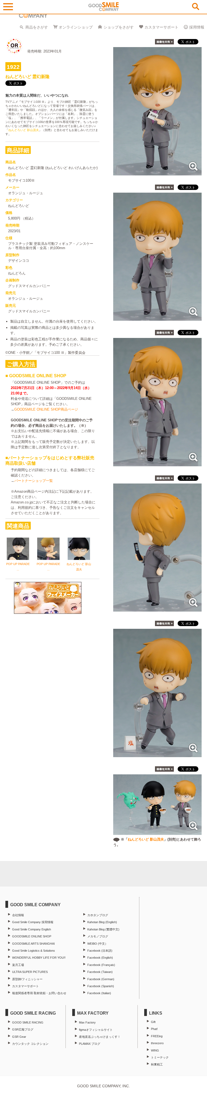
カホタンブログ (97, 915)
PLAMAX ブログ (89, 1043)
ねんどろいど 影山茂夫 (23, 130)
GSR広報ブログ (22, 1029)
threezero (157, 1043)
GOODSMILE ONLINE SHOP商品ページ (46, 409)
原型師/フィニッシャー (27, 979)
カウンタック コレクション (30, 1043)
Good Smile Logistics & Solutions (33, 950)
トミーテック (160, 1057)
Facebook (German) (100, 979)
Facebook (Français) (101, 964)
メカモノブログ (97, 936)
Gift (153, 1022)
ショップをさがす (119, 27)
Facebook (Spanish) (100, 986)
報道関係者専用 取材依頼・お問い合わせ (39, 993)
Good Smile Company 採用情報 (32, 922)
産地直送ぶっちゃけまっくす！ (99, 1036)
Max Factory (87, 1022)
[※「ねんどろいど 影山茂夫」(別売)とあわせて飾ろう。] (157, 832)
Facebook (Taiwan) (100, 971)
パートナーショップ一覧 (33, 481)
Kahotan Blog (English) (102, 922)
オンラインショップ (76, 27)
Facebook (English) (100, 957)
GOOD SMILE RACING (27, 1022)
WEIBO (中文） (97, 943)
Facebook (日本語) (99, 950)
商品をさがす (36, 27)
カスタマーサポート (161, 27)
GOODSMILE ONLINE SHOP (31, 936)
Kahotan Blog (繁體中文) (103, 929)
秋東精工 (157, 1064)
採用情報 (196, 27)
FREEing (157, 1036)
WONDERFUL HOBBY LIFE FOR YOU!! (38, 957)
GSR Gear (19, 1036)
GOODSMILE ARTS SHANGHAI (33, 943)
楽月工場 (18, 964)
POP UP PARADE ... (18, 566)
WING (155, 1050)
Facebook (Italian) (99, 993)
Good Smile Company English (31, 929)
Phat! (154, 1029)
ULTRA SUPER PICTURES (30, 971)
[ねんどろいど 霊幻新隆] (157, 173)
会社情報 (18, 915)
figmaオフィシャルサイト (96, 1029)
